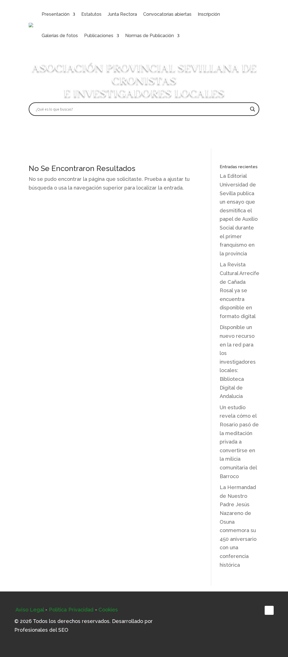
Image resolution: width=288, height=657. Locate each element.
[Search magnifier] (252, 109)
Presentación (55, 14)
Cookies (108, 610)
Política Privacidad (71, 610)
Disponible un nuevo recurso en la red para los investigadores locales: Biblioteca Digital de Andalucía (238, 361)
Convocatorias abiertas (167, 14)
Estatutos (91, 14)
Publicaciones (98, 35)
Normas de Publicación (149, 35)
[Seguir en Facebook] (269, 610)
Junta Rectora (122, 14)
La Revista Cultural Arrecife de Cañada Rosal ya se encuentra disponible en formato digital (239, 290)
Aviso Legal (29, 610)
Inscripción (209, 14)
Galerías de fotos (60, 35)
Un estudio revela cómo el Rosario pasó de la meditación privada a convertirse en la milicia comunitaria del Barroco (239, 441)
